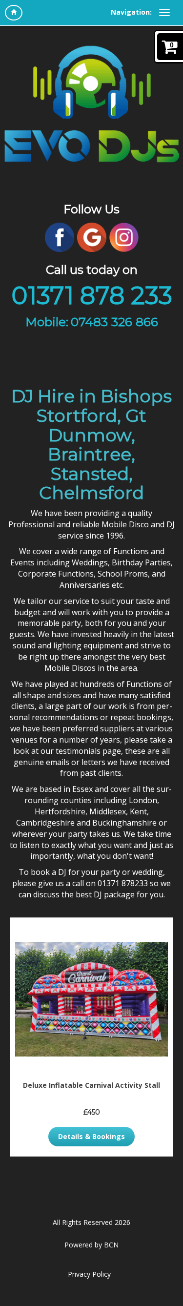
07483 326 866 (114, 321)
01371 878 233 (91, 296)
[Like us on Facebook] (59, 236)
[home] (13, 13)
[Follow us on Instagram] (124, 236)
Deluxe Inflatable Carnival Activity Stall (91, 1085)
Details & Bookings (91, 1136)
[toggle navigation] (164, 12)
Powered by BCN (91, 1244)
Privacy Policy (89, 1274)
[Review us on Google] (91, 236)
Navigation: (131, 12)
